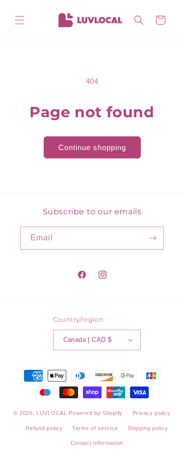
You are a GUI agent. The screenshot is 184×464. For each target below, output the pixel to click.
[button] (19, 20)
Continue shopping (92, 147)
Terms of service (95, 428)
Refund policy (44, 428)
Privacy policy (151, 413)
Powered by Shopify (96, 413)
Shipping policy (148, 428)
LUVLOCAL (51, 413)
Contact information (97, 443)
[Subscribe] (152, 238)
